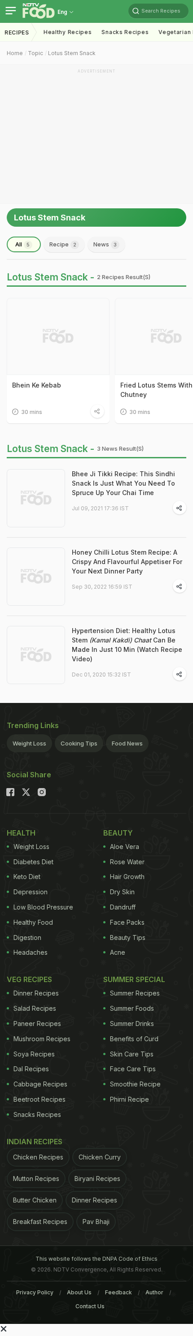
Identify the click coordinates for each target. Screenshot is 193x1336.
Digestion (27, 937)
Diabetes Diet (33, 862)
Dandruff (123, 907)
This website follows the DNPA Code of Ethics (96, 1258)
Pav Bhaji (96, 1221)
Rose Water (127, 862)
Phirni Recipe (129, 1099)
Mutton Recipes (36, 1178)
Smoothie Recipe (135, 1084)
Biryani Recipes (97, 1178)
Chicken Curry (100, 1157)
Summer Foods (132, 1008)
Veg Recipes (29, 979)
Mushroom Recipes (41, 1039)
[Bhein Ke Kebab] (58, 336)
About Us (79, 1292)
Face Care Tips (133, 1069)
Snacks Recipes (125, 32)
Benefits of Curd (134, 1039)
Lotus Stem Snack (72, 53)
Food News (127, 743)
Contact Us (90, 1306)
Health (21, 832)
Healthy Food (33, 922)
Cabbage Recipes (40, 1084)
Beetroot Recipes (39, 1099)
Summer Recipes (135, 993)
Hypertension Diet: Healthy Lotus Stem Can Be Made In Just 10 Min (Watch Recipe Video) (127, 645)
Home (15, 53)
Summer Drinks (132, 1023)
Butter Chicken (35, 1200)
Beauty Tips (127, 937)
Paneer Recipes (37, 1023)
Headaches (30, 952)
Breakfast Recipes (40, 1221)
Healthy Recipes (68, 32)
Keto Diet (26, 876)
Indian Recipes (34, 1141)
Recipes (16, 32)
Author (154, 1292)
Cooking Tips (79, 743)
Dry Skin (122, 892)
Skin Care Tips (132, 1054)
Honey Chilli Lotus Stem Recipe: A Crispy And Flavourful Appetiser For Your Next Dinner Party (127, 561)
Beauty (118, 832)
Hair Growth (127, 876)
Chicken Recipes (38, 1157)
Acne (117, 952)
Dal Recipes (31, 1069)
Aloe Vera (124, 846)
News (105, 244)
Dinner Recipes (36, 993)
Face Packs (127, 922)
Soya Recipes (34, 1054)
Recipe (62, 244)
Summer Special (134, 979)
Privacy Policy (34, 1292)
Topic (35, 53)
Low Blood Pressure (43, 907)
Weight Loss (29, 743)
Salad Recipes (34, 1008)
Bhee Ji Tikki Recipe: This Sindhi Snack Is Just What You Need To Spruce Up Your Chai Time (123, 483)
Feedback (118, 1292)
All (22, 244)
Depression (30, 892)
